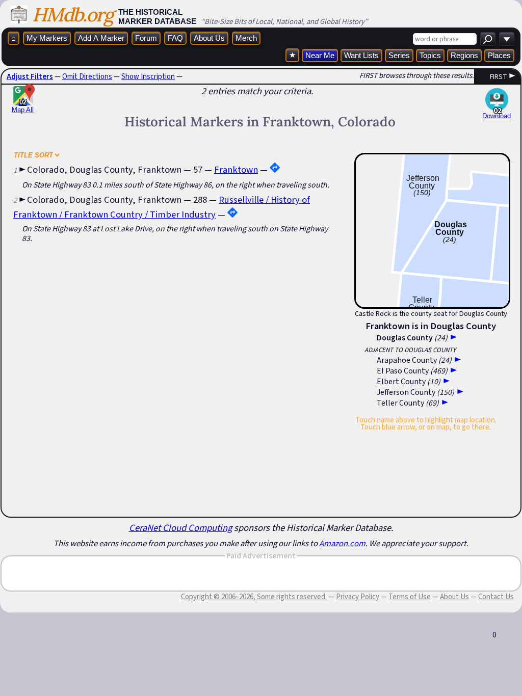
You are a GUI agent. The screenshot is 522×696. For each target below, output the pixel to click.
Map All (23, 106)
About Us (209, 38)
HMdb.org (72, 14)
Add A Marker (101, 38)
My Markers (47, 38)
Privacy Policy (357, 597)
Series (399, 55)
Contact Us (496, 597)
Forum (146, 38)
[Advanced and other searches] (506, 39)
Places (499, 55)
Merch (246, 38)
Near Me (319, 55)
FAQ (175, 38)
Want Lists (361, 55)
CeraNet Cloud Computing (180, 527)
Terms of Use (409, 597)
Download (496, 116)
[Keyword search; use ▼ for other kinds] (487, 39)
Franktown (236, 169)
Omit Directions (87, 76)
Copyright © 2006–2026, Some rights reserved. (254, 597)
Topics (430, 55)
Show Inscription (148, 76)
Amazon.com (342, 543)
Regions (464, 55)
